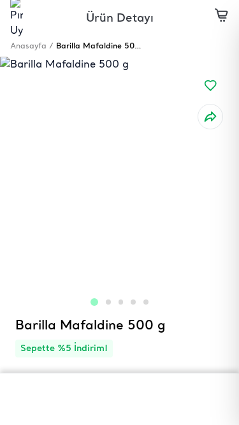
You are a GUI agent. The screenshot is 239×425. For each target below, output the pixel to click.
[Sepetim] (221, 17)
